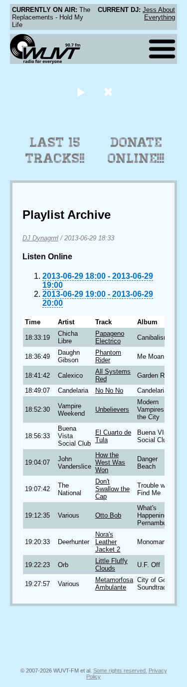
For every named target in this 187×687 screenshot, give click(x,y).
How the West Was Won (110, 462)
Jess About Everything (159, 13)
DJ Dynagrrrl (40, 238)
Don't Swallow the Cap (112, 489)
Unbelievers (112, 409)
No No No (109, 390)
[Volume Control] (109, 91)
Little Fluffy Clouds (111, 564)
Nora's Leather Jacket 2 (107, 542)
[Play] (81, 91)
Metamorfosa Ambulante (114, 583)
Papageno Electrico (109, 337)
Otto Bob (108, 515)
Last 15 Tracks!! (55, 150)
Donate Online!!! (136, 150)
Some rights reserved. (120, 671)
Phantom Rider (108, 356)
